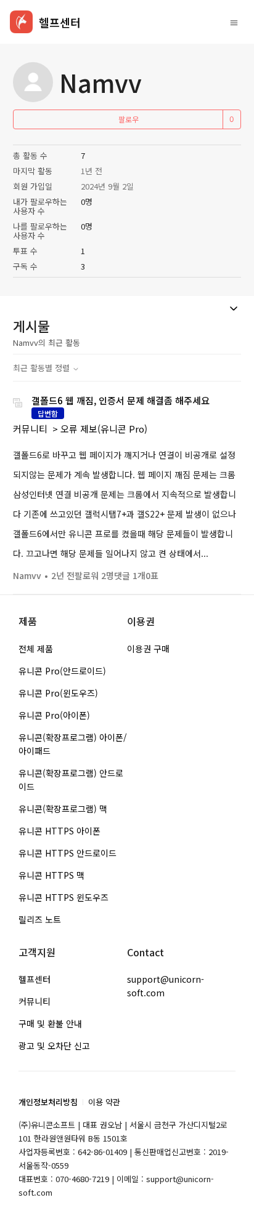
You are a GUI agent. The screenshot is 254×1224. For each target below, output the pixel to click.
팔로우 (128, 119)
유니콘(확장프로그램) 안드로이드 (70, 780)
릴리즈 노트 (39, 919)
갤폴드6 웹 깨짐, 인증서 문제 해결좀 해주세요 (120, 400)
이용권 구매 (148, 648)
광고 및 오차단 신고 (54, 1045)
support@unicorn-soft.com (165, 986)
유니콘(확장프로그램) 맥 (62, 808)
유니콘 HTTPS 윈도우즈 (63, 897)
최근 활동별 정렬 (42, 368)
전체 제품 (35, 648)
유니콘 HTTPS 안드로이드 (67, 853)
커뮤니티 (30, 428)
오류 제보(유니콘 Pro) (103, 428)
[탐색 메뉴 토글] (234, 22)
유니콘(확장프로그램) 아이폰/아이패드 (72, 744)
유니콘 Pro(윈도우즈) (58, 693)
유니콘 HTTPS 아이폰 (59, 831)
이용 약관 (104, 1102)
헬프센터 (34, 979)
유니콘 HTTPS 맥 (51, 875)
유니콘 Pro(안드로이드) (62, 671)
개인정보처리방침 (48, 1102)
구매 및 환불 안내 (50, 1023)
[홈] (21, 21)
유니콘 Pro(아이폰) (54, 715)
